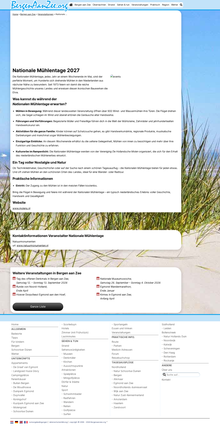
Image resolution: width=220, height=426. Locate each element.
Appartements (19, 362)
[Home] (71, 4)
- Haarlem (117, 403)
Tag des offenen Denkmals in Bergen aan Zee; (42, 280)
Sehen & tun (123, 4)
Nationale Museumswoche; (130, 280)
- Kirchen (67, 361)
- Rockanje (168, 360)
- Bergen (117, 375)
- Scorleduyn (69, 324)
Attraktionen (69, 369)
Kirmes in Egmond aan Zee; (116, 296)
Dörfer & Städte (70, 381)
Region (165, 4)
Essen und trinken (122, 328)
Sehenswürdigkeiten (73, 349)
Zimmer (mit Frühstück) (75, 332)
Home (14, 324)
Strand (111, 4)
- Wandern (68, 402)
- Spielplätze (69, 373)
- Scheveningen (171, 348)
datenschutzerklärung (58, 422)
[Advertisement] (196, 89)
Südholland (168, 324)
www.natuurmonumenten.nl (32, 245)
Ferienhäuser (18, 379)
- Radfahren (68, 398)
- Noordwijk (168, 340)
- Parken (117, 345)
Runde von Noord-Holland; (31, 288)
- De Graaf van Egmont (24, 367)
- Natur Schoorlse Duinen (126, 371)
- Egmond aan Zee (122, 383)
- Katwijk (167, 344)
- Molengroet (18, 407)
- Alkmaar (117, 379)
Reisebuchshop (121, 357)
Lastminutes (69, 336)
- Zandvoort (119, 407)
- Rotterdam (169, 356)
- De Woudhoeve (21, 387)
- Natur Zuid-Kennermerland (128, 395)
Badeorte (16, 333)
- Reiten (66, 406)
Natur (65, 386)
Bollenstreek (169, 332)
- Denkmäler (69, 357)
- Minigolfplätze (71, 377)
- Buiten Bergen (20, 383)
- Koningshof (18, 399)
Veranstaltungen (139, 4)
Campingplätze (20, 375)
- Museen (67, 353)
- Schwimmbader (72, 393)
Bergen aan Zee (83, 4)
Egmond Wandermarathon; (115, 288)
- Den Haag (168, 352)
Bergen (15, 345)
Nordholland (119, 367)
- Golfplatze (68, 410)
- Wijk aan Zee (120, 391)
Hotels (65, 328)
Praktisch (155, 4)
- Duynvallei (18, 395)
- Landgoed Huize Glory (25, 371)
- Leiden (166, 328)
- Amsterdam (119, 399)
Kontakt (166, 379)
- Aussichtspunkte (72, 365)
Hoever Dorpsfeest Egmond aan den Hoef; (41, 294)
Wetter (174, 4)
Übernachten (99, 4)
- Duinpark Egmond (22, 391)
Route (115, 341)
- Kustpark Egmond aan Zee (27, 403)
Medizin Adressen (122, 349)
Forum (115, 353)
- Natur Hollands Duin (174, 336)
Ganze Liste (38, 306)
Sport (65, 389)
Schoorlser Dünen (21, 349)
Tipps (14, 337)
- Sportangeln (120, 324)
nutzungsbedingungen (38, 422)
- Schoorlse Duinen (22, 411)
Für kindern (17, 341)
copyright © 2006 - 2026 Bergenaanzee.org (87, 422)
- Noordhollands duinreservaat (129, 387)
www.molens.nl (21, 208)
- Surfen (66, 414)
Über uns (167, 369)
